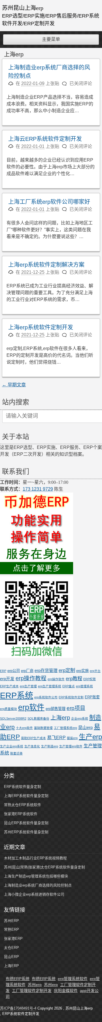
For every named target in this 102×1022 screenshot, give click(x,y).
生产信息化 (32, 746)
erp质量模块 (8, 709)
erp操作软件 (56, 679)
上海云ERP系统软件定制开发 (45, 139)
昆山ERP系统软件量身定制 (26, 823)
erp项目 (76, 708)
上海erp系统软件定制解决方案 (46, 265)
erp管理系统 (84, 686)
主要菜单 (51, 39)
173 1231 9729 (38, 489)
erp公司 (13, 671)
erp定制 (67, 670)
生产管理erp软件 (70, 746)
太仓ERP (11, 947)
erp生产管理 (28, 686)
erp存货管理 (46, 670)
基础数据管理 (43, 728)
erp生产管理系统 (49, 686)
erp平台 (95, 671)
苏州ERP (11, 921)
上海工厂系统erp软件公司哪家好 (49, 202)
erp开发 (7, 679)
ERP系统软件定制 (71, 697)
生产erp (90, 737)
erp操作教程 (31, 678)
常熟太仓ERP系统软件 (22, 805)
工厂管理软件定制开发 (32, 990)
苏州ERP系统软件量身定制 (26, 832)
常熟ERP (11, 929)
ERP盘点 (68, 686)
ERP (3, 671)
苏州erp (35, 984)
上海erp (60, 717)
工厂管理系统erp (65, 728)
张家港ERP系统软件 (20, 814)
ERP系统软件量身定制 (22, 786)
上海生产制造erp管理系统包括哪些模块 (36, 876)
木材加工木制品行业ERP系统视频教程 (35, 858)
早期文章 (14, 384)
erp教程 (74, 678)
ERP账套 (92, 697)
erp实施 (82, 671)
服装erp (72, 738)
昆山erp (85, 727)
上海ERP (11, 966)
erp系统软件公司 (46, 697)
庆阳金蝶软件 (66, 990)
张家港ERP (13, 938)
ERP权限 (89, 679)
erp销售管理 (55, 709)
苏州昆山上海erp (22, 8)
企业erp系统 (79, 718)
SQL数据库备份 (38, 718)
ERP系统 (16, 695)
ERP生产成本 (9, 686)
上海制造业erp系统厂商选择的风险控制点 (38, 885)
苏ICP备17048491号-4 (18, 1008)
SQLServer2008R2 (13, 718)
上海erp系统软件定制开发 (40, 327)
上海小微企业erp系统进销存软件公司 (34, 894)
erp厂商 (27, 671)
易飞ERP (56, 737)
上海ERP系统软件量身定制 (26, 796)
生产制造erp (49, 746)
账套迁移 (16, 753)
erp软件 (31, 707)
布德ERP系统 (17, 978)
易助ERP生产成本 (33, 738)
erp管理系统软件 (73, 978)
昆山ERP (11, 957)
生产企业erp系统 (11, 746)
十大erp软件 (24, 728)
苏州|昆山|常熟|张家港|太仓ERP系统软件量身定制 (44, 867)
